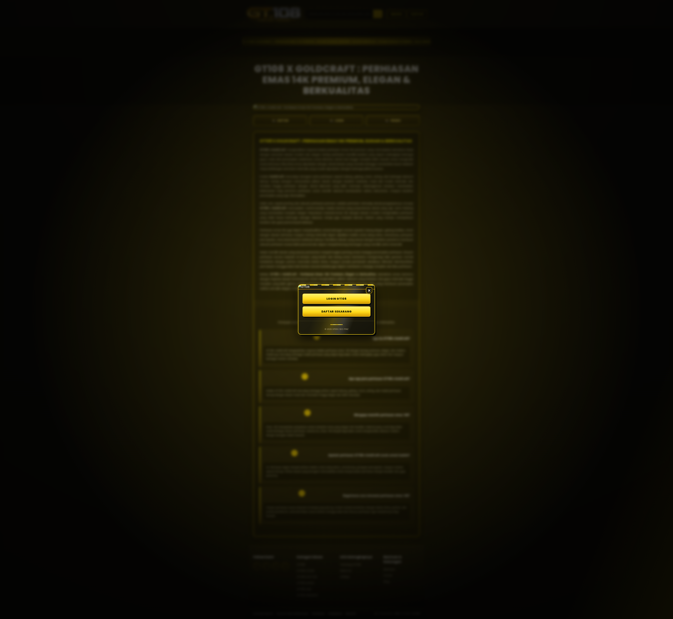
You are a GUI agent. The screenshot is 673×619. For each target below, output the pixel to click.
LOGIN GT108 (337, 299)
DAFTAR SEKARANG (336, 312)
